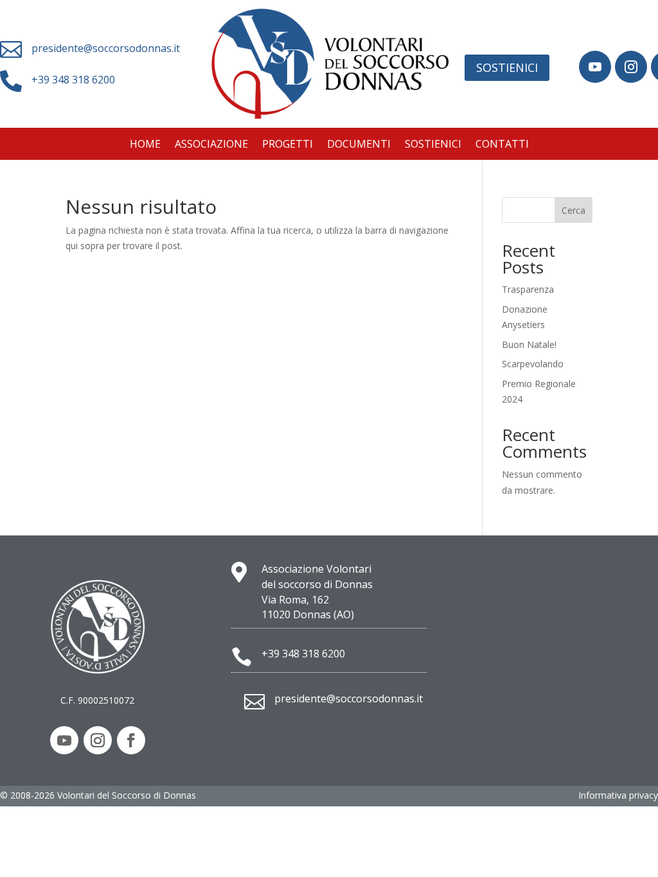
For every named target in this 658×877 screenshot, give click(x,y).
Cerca (573, 210)
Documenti (359, 145)
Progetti (287, 145)
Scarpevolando (533, 364)
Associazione (211, 145)
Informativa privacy (618, 795)
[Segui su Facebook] (131, 740)
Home (145, 145)
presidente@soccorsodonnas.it (105, 48)
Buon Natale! (529, 344)
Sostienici (507, 67)
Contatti (502, 145)
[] (631, 79)
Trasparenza (528, 289)
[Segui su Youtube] (64, 740)
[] (595, 79)
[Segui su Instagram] (98, 740)
